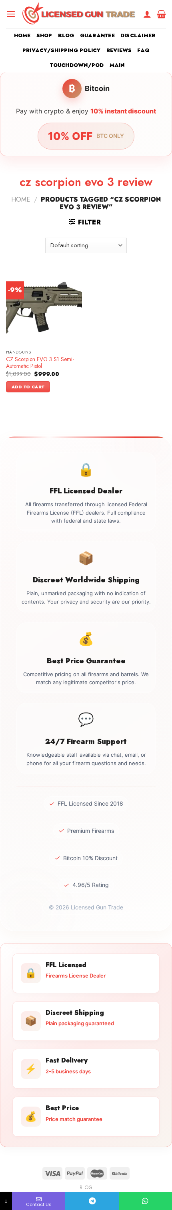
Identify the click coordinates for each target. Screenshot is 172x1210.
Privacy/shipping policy (61, 50)
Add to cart (28, 387)
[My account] (147, 14)
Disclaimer (138, 35)
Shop (44, 35)
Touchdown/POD (77, 65)
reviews (119, 50)
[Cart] (161, 14)
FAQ (143, 50)
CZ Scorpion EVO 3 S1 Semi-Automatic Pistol (40, 363)
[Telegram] (91, 1201)
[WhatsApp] (145, 1201)
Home (22, 35)
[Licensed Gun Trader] (79, 14)
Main (117, 65)
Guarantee (97, 35)
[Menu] (11, 14)
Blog (66, 35)
